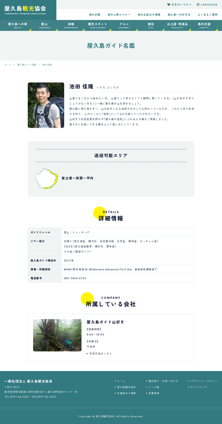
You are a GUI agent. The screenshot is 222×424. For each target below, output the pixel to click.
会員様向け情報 (126, 393)
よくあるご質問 (208, 14)
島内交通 (204, 25)
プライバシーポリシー (204, 381)
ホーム (121, 381)
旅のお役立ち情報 (149, 14)
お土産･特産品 (177, 25)
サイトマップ (199, 387)
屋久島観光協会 (126, 387)
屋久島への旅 (17, 25)
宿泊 (151, 25)
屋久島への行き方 (179, 14)
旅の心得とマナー (119, 14)
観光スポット (97, 25)
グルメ (124, 25)
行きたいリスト (182, 4)
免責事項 (154, 393)
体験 (71, 25)
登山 (44, 25)
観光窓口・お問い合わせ (163, 381)
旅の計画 (95, 14)
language (209, 4)
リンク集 (154, 387)
